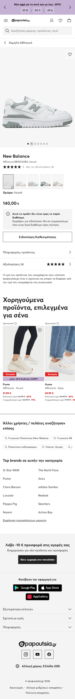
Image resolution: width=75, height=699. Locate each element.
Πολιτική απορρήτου (37, 692)
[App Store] (50, 588)
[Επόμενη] (70, 7)
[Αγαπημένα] (60, 20)
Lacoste (8, 495)
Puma (7, 478)
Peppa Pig (10, 504)
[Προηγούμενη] (5, 7)
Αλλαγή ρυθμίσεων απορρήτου (44, 687)
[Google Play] (25, 588)
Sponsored (8, 323)
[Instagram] (25, 654)
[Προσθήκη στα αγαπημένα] (70, 54)
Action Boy (45, 512)
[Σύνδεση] (51, 20)
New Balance (16, 156)
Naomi (7, 512)
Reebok (43, 495)
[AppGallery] (37, 596)
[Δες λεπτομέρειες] (70, 252)
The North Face (48, 470)
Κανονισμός (16, 687)
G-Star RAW (11, 470)
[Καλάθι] (69, 20)
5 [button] (28, 166)
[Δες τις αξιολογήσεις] (70, 264)
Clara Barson (12, 487)
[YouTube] (37, 654)
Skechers (44, 504)
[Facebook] (49, 654)
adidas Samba (48, 487)
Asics (41, 478)
